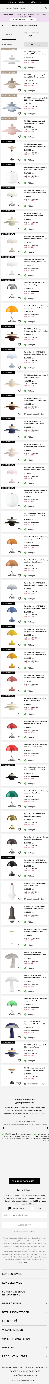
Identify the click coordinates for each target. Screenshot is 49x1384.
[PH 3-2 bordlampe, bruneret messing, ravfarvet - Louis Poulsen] (24, 1075)
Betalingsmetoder (15, 1312)
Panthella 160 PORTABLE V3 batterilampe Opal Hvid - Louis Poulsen (35, 261)
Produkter (9, 34)
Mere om (8, 1347)
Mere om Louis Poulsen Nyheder (33, 34)
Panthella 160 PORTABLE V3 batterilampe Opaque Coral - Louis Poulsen (34, 676)
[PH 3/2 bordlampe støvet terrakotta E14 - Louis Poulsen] (24, 152)
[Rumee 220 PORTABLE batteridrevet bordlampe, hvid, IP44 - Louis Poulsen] (24, 983)
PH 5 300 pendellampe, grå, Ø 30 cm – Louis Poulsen (35, 699)
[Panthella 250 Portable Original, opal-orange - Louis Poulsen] (24, 313)
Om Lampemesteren (16, 1338)
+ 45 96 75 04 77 (32, 1371)
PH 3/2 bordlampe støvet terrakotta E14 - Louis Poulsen (35, 145)
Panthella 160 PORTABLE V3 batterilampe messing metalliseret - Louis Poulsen (34, 815)
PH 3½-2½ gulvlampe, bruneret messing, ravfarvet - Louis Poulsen (35, 930)
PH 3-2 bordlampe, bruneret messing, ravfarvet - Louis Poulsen (34, 1069)
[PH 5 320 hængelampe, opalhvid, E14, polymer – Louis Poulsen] (24, 59)
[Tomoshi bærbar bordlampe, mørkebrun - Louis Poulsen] (24, 914)
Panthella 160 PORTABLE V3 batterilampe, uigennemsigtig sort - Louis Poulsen (35, 861)
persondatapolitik (24, 1262)
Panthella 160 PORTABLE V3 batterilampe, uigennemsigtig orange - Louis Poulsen (35, 653)
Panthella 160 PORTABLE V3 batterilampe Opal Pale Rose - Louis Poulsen (35, 468)
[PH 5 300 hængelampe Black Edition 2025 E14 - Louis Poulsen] (24, 775)
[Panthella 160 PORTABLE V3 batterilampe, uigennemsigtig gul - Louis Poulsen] (24, 637)
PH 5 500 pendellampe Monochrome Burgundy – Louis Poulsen (35, 330)
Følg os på (9, 1321)
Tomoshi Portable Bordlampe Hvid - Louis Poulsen (35, 884)
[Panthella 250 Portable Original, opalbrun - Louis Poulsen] (24, 567)
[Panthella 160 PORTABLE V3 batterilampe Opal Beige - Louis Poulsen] (24, 244)
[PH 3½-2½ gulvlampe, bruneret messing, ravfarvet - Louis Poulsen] (24, 937)
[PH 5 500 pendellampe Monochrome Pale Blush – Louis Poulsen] (24, 452)
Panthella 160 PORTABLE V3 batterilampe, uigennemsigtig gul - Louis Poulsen (35, 630)
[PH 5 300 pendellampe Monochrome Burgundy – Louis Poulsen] (24, 406)
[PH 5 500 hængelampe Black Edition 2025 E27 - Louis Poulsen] (24, 521)
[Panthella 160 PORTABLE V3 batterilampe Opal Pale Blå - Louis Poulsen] (24, 360)
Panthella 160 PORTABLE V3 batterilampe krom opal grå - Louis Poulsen (34, 584)
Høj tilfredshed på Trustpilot (29, 2)
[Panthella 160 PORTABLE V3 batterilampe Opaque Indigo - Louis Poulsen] (24, 614)
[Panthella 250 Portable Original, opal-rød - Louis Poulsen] (24, 752)
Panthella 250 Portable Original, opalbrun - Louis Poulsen (36, 561)
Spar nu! (27, 16)
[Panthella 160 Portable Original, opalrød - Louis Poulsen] (24, 729)
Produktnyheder (14, 1356)
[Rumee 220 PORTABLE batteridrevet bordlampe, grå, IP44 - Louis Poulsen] (24, 960)
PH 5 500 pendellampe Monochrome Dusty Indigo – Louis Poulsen (34, 422)
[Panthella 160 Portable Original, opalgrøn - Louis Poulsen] (24, 1006)
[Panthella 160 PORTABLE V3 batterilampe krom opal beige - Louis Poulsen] (24, 198)
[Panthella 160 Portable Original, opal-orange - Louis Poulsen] (24, 544)
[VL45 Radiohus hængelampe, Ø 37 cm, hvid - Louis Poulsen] (24, 498)
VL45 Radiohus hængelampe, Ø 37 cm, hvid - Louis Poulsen (35, 491)
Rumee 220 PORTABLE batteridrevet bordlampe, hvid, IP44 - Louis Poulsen (35, 976)
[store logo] (17, 8)
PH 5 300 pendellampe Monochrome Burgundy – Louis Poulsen (35, 399)
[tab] (24, 1274)
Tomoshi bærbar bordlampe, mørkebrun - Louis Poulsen (34, 907)
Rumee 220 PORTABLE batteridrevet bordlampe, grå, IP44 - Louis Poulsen (35, 953)
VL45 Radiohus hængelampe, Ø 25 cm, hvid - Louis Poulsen (35, 168)
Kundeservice (12, 1274)
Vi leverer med (12, 1329)
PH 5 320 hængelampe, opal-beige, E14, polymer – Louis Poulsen (34, 76)
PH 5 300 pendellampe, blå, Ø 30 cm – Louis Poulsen (35, 1046)
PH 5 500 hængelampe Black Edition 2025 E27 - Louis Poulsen (35, 515)
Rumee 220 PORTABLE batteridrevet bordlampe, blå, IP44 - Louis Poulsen (35, 1023)
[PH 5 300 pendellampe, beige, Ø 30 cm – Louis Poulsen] (24, 383)
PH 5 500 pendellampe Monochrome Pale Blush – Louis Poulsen (35, 445)
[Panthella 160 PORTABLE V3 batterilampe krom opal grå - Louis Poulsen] (24, 590)
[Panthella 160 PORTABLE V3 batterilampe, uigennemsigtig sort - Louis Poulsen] (24, 868)
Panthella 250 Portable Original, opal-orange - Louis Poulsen (36, 307)
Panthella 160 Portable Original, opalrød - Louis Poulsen (36, 722)
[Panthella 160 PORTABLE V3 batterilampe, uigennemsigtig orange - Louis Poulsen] (24, 660)
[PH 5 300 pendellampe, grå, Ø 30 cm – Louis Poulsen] (24, 706)
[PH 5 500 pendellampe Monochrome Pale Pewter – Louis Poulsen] (24, 221)
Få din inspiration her (23, 1181)
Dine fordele (11, 1303)
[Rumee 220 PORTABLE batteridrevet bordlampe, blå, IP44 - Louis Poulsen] (24, 1029)
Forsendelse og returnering (13, 1293)
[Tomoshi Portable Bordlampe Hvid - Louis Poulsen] (24, 891)
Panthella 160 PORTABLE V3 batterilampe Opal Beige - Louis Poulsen (36, 237)
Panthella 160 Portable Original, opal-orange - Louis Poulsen (36, 538)
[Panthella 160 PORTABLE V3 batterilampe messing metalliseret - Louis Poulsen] (24, 821)
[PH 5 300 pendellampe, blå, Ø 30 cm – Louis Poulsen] (24, 1052)
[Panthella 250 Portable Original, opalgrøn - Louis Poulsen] (24, 798)
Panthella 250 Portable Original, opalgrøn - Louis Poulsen (36, 792)
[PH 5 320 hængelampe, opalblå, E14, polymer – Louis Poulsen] (24, 105)
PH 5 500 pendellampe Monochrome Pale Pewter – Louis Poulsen (34, 214)
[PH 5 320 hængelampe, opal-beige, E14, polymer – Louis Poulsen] (24, 82)
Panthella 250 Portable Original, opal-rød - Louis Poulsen (36, 746)
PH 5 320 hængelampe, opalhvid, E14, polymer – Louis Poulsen (35, 53)
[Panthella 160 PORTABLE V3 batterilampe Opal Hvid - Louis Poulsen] (24, 267)
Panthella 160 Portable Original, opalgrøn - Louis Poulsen (36, 1000)
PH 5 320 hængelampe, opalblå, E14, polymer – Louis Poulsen (35, 99)
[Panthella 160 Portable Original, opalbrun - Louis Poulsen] (24, 845)
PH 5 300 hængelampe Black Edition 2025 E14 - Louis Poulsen (35, 769)
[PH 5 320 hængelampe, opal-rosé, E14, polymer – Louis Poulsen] (24, 129)
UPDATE (23, 19)
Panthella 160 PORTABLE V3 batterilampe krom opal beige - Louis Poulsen (35, 191)
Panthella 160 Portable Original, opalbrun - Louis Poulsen (36, 838)
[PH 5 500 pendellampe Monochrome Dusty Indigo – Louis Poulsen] (24, 429)
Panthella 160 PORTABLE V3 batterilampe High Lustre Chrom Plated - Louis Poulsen (34, 284)
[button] (20, 67)
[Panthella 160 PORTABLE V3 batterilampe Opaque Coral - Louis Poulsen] (24, 683)
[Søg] (41, 8)
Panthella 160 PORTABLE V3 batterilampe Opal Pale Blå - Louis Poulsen (34, 353)
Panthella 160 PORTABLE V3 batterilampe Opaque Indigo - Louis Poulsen (35, 607)
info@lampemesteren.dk (25, 1375)
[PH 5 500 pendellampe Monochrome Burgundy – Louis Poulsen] (24, 336)
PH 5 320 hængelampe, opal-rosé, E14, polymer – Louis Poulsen (34, 122)
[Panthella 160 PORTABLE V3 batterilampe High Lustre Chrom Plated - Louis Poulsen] (24, 290)
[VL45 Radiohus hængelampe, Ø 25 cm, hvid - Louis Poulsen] (24, 175)
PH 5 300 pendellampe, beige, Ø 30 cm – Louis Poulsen (36, 376)
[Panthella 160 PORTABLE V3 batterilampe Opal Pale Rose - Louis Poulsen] (24, 475)
